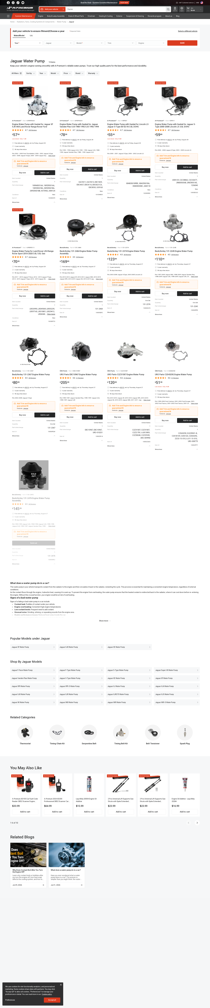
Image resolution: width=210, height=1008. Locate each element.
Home (12, 22)
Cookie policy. (47, 994)
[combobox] (28, 43)
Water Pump (61, 22)
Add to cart (25, 812)
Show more (103, 621)
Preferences (10, 1000)
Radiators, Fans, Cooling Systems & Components (36, 22)
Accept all (52, 1000)
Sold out (33, 543)
